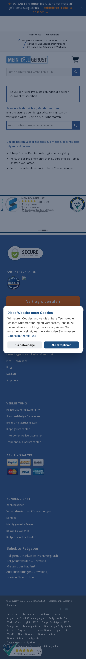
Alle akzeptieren (61, 344)
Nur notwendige (25, 344)
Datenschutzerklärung (21, 335)
